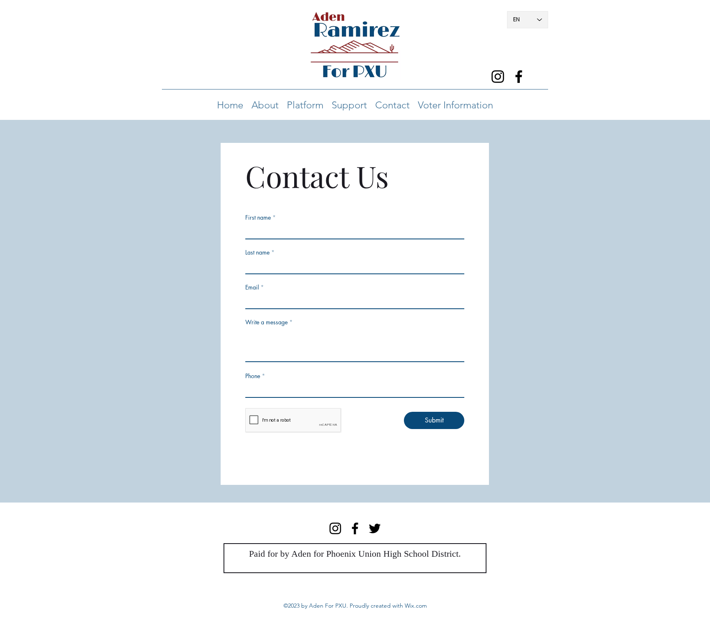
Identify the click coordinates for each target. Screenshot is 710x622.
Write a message (266, 322)
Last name (257, 252)
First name (258, 217)
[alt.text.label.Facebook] (518, 76)
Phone (252, 376)
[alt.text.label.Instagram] (497, 76)
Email (252, 287)
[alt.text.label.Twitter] (375, 528)
